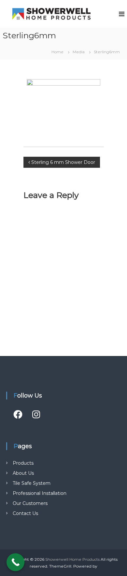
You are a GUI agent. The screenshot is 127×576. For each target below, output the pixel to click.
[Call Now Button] (15, 562)
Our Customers (30, 503)
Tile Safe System (31, 483)
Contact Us (25, 513)
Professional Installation (39, 493)
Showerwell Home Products (72, 559)
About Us (23, 473)
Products (23, 463)
